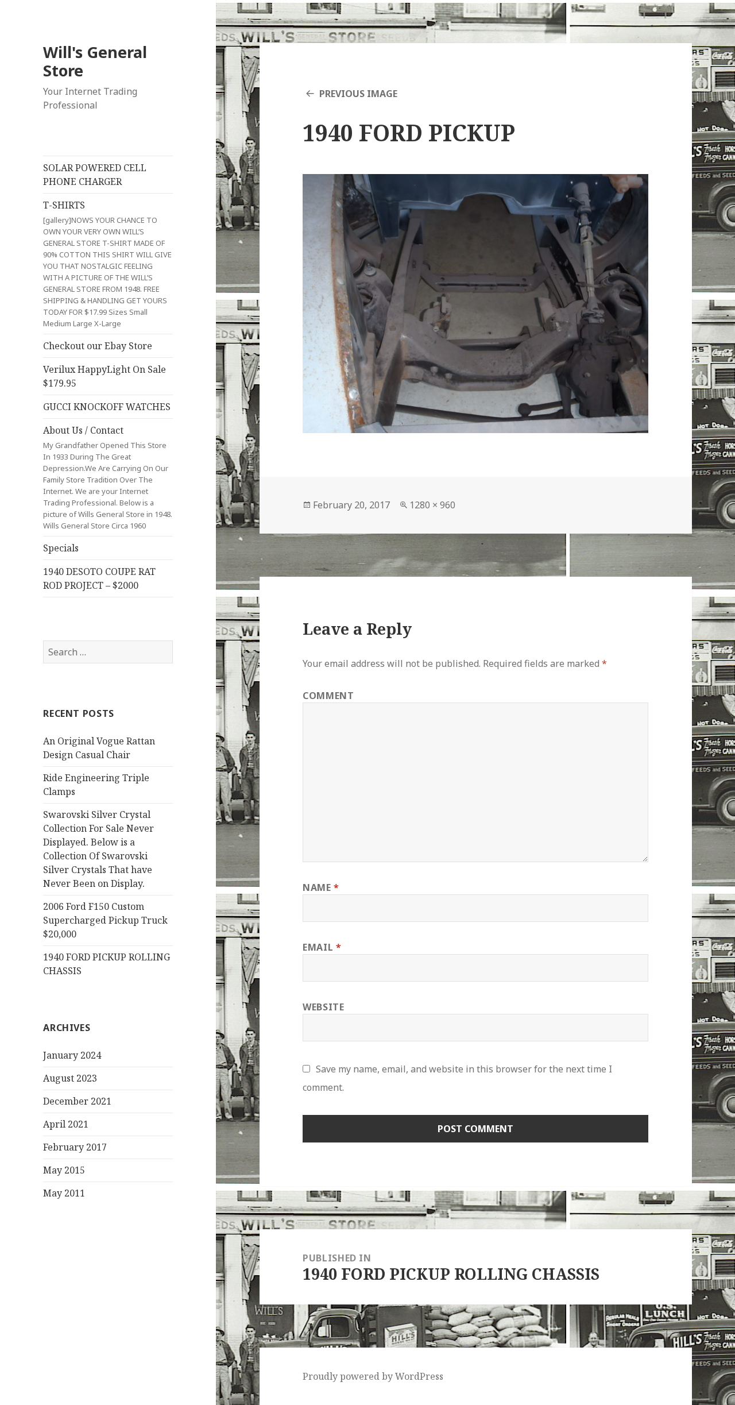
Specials (61, 548)
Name (321, 887)
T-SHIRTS (107, 264)
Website (323, 1007)
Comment (328, 695)
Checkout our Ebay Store (97, 345)
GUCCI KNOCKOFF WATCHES (107, 406)
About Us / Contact (107, 477)
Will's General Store (95, 61)
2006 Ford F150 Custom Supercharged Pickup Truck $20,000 (105, 920)
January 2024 (72, 1055)
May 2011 (64, 1193)
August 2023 (70, 1078)
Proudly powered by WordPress (373, 1376)
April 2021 (65, 1124)
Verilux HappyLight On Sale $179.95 (104, 376)
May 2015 (64, 1170)
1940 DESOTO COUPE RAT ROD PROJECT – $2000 (99, 578)
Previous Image (358, 93)
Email (322, 947)
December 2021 (77, 1101)
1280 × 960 (432, 505)
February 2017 (75, 1147)
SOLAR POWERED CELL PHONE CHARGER (94, 174)
